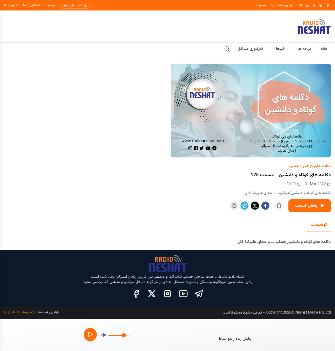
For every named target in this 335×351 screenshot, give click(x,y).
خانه (324, 49)
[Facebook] (328, 5)
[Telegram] (300, 5)
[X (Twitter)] (152, 293)
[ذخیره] (279, 205)
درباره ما (50, 5)
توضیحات (319, 225)
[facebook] (265, 205)
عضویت (261, 5)
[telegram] (244, 205)
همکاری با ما (31, 5)
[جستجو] (227, 49)
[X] (314, 5)
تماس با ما (11, 5)
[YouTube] (307, 5)
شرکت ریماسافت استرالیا (20, 312)
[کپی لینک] (234, 205)
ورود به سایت (279, 5)
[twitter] (255, 205)
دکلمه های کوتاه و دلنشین (310, 166)
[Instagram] (321, 5)
